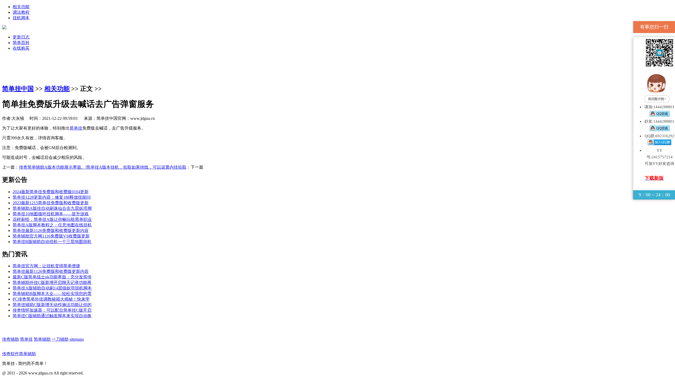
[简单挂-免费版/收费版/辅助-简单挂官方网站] (4, 28)
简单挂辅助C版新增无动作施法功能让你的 (52, 304)
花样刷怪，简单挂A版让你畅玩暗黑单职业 (52, 219)
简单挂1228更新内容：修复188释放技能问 (52, 197)
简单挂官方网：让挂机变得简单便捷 (46, 266)
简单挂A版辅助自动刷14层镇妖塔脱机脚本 (52, 288)
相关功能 (21, 6)
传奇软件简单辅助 (19, 354)
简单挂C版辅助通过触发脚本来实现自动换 (52, 316)
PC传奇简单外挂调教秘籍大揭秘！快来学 (51, 299)
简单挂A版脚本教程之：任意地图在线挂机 (52, 225)
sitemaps (77, 339)
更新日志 (21, 37)
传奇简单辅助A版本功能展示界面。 (52, 167)
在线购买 (21, 48)
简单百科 (21, 42)
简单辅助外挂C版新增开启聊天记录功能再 (52, 282)
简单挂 (76, 128)
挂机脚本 (21, 18)
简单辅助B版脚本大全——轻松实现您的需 (52, 293)
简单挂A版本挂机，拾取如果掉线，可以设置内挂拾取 (136, 167)
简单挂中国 (18, 88)
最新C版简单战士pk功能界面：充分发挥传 (52, 277)
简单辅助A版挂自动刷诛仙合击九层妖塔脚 (52, 208)
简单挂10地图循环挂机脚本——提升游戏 (51, 214)
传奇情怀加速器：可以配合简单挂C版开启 (52, 310)
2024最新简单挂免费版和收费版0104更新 (51, 191)
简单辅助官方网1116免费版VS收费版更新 (51, 236)
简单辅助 (42, 339)
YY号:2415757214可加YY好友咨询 (659, 157)
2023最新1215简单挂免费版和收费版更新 (51, 203)
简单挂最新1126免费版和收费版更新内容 (51, 230)
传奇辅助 (10, 339)
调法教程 (21, 12)
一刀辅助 (60, 339)
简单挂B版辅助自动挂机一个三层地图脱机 (52, 241)
